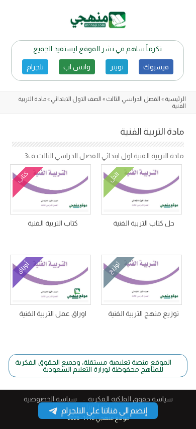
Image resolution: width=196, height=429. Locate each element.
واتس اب (76, 67)
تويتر (117, 67)
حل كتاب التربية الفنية (143, 223)
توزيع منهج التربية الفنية (143, 313)
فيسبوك (156, 67)
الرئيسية (175, 98)
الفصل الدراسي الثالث (133, 98)
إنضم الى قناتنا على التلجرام (104, 410)
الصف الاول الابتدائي (76, 98)
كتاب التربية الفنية (53, 223)
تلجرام (35, 67)
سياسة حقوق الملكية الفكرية (130, 399)
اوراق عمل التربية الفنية (52, 313)
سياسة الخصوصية (50, 399)
